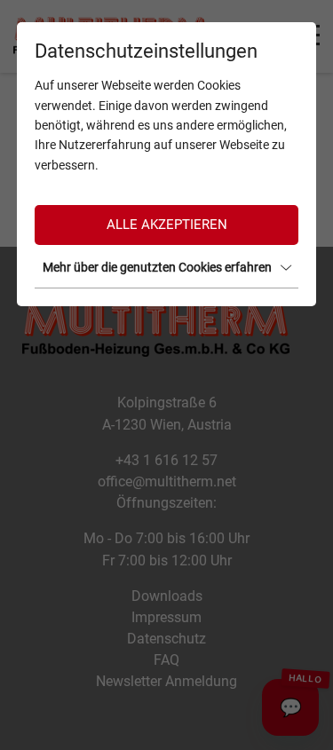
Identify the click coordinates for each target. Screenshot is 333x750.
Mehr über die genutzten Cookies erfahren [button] (157, 267)
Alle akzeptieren (167, 225)
